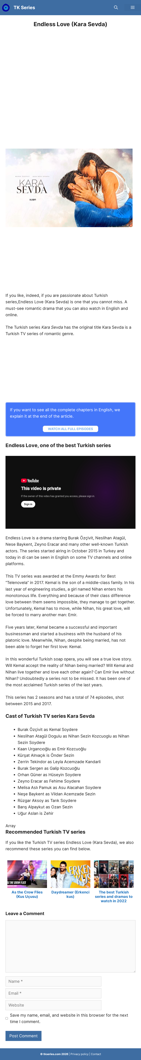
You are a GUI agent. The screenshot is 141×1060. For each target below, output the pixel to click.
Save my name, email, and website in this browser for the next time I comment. (69, 1018)
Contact (96, 1054)
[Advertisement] (70, 84)
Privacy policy (79, 1054)
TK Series (24, 7)
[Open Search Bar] (116, 7)
